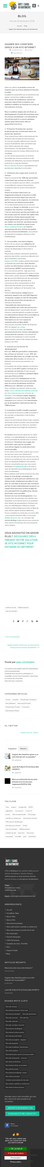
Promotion (25, 707)
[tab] (12, 748)
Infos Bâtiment (17, 53)
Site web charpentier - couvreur (16, 1058)
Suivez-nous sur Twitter (29, 733)
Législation (9, 811)
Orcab (25, 825)
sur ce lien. (21, 327)
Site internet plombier (15, 923)
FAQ (8, 947)
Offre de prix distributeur (14, 822)
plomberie (32, 836)
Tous (7, 807)
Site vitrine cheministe (13, 1062)
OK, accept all (16, 1149)
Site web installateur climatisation (17, 1047)
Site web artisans (11, 1007)
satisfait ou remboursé (13, 818)
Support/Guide (12, 950)
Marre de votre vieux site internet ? (19, 968)
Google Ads (22, 807)
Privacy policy (15, 1162)
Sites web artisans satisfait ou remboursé (22, 927)
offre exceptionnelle (19, 814)
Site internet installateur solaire (16, 1073)
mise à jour (30, 833)
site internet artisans (30, 818)
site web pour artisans (13, 825)
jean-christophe (25, 662)
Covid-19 (28, 811)
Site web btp (24, 1018)
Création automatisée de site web (17, 1080)
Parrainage (31, 814)
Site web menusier (12, 1021)
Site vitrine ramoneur (13, 1076)
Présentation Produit (13, 707)
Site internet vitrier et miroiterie (16, 1065)
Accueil (19, 26)
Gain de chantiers (11, 611)
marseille (18, 836)
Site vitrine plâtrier (12, 1051)
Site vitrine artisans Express (15, 1087)
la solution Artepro (20, 466)
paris (25, 836)
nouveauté (9, 836)
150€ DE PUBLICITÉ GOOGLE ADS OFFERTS (22, 990)
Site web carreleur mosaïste (15, 1025)
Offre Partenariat (13, 940)
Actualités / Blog (13, 913)
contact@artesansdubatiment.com (22, 896)
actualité (15, 700)
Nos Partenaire (12, 933)
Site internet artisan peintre (15, 1032)
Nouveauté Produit (24, 703)
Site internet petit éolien (14, 1036)
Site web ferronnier (12, 1069)
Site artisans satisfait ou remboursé (18, 1084)
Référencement (23, 607)
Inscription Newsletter (20, 1108)
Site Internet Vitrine (12, 711)
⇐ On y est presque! (12, 637)
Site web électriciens (29, 1014)
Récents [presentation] (23, 748)
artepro (13, 807)
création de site (11, 607)
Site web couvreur (12, 1018)
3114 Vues (30, 50)
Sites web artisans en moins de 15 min (20, 930)
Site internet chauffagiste (14, 1029)
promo (8, 814)
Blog (25, 26)
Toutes (8, 700)
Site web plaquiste (12, 1043)
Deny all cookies (16, 1153)
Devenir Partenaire (13, 937)
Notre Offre (11, 917)
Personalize (16, 1158)
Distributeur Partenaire (28, 700)
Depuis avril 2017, (11, 261)
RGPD (31, 807)
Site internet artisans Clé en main (17, 1010)
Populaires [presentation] (12, 749)
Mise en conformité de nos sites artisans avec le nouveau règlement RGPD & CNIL (24, 781)
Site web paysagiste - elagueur (16, 1040)
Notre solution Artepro (14, 227)
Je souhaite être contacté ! (22, 1114)
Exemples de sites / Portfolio (17, 944)
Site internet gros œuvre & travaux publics (20, 1054)
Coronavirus (19, 811)
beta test (21, 833)
